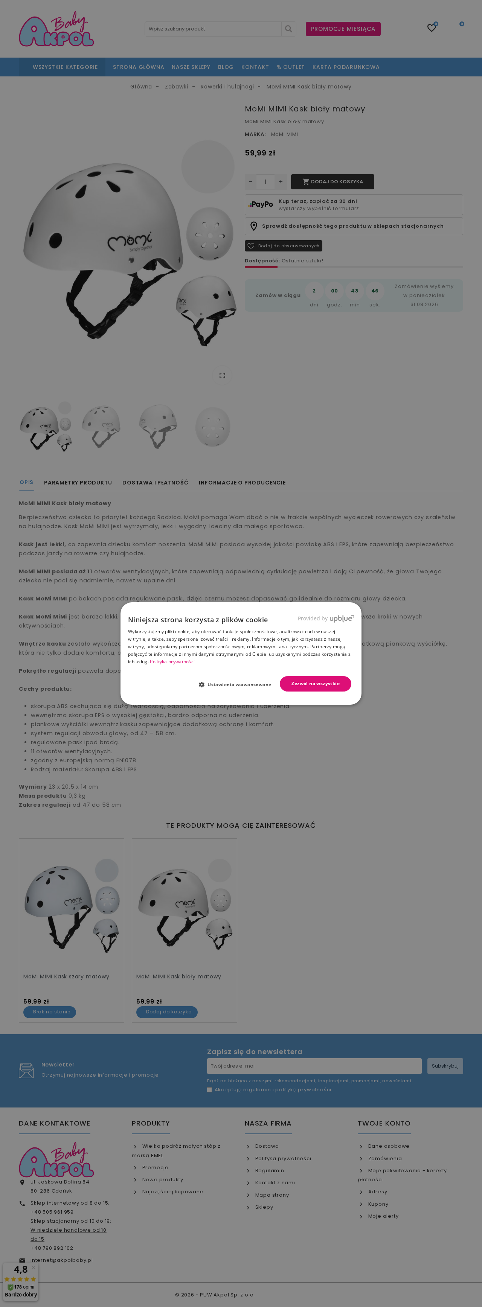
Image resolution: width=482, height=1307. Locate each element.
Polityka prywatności (172, 661)
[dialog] (241, 653)
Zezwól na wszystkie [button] (315, 683)
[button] (238, 684)
